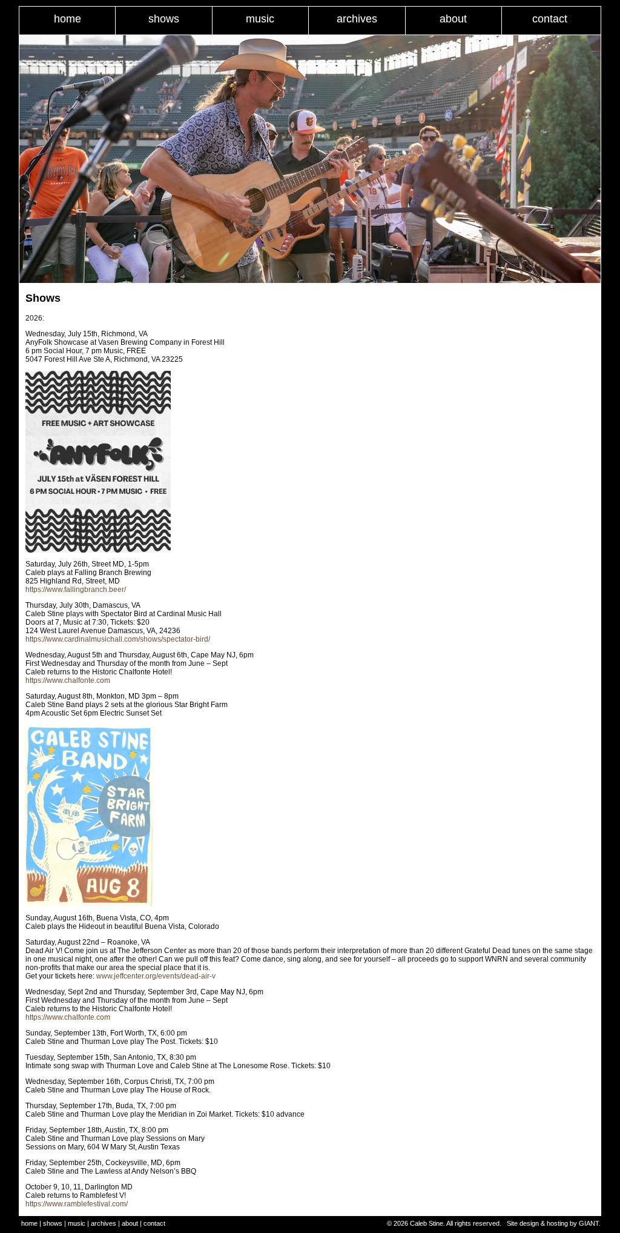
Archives (357, 19)
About (453, 19)
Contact (549, 19)
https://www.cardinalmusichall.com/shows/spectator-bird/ (117, 639)
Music (260, 19)
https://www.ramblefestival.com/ (76, 1204)
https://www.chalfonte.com (67, 680)
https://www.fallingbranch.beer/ (75, 589)
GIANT (589, 1223)
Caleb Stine (426, 1223)
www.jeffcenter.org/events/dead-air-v (156, 976)
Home (67, 19)
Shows (163, 19)
